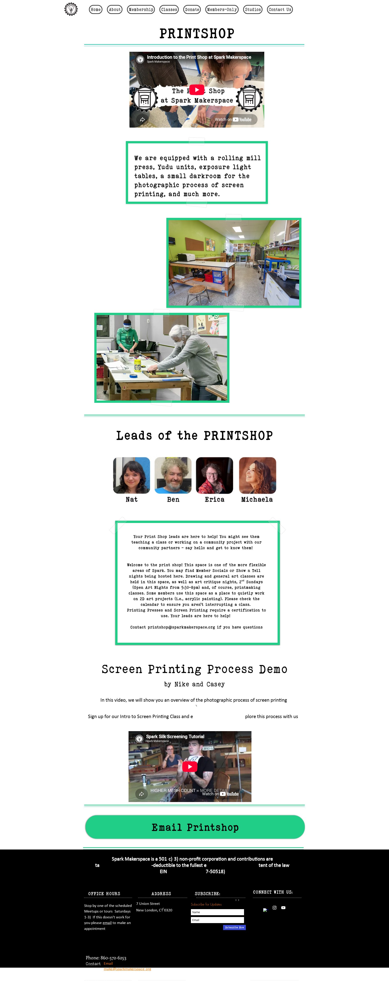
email (107, 923)
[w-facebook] (265, 910)
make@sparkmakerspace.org (127, 969)
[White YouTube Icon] (283, 907)
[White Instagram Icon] (274, 907)
